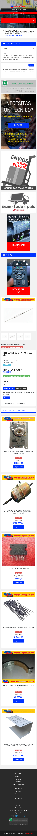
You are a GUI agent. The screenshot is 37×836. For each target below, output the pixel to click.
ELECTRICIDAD (12, 30)
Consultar (6, 398)
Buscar (31, 65)
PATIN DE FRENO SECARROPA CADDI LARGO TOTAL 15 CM (18, 686)
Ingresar (13, 9)
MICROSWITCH (9, 34)
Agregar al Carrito (8, 388)
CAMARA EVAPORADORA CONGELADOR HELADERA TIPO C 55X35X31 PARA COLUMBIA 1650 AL (18, 745)
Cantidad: (6, 381)
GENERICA (18, 34)
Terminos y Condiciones (19, 784)
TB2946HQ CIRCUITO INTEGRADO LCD (18, 569)
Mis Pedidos (18, 794)
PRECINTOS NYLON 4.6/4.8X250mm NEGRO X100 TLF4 (18, 627)
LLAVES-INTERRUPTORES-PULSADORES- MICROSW (19, 32)
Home (4, 30)
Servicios (18, 779)
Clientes (18, 781)
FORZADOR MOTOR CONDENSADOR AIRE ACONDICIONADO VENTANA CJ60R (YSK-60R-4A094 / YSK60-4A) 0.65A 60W (18, 511)
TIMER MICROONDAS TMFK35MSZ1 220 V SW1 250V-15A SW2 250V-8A (18, 452)
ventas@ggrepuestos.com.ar (18, 813)
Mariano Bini (29, 833)
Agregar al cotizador (21, 388)
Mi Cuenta (18, 791)
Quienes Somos (18, 776)
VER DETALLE (18, 457)
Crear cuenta (19, 9)
